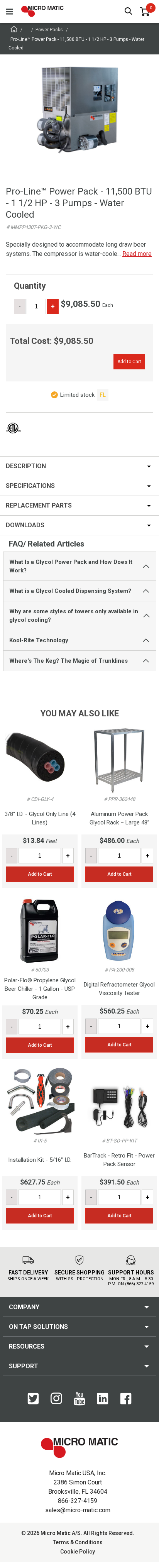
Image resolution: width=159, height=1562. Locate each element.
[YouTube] (79, 1404)
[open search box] (128, 11)
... (26, 29)
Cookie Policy (77, 1551)
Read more (137, 253)
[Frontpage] (13, 30)
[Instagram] (56, 1402)
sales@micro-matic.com (77, 1510)
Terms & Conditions (78, 1542)
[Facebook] (126, 1403)
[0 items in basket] (144, 11)
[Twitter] (33, 1403)
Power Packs (49, 29)
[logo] (42, 11)
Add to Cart (129, 361)
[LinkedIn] (102, 1403)
